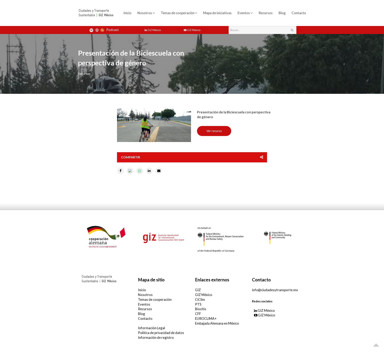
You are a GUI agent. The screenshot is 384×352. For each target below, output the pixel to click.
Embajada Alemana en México (217, 323)
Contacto (299, 13)
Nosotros (145, 13)
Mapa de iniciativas (217, 13)
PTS (198, 304)
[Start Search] (292, 30)
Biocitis (200, 309)
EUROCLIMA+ (206, 318)
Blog (282, 13)
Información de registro (156, 337)
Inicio (127, 13)
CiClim (200, 299)
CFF (198, 314)
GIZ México (154, 30)
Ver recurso (214, 131)
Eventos (244, 13)
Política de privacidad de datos (161, 333)
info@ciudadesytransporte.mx (275, 290)
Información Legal (151, 328)
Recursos (266, 13)
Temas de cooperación (178, 13)
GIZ (198, 290)
